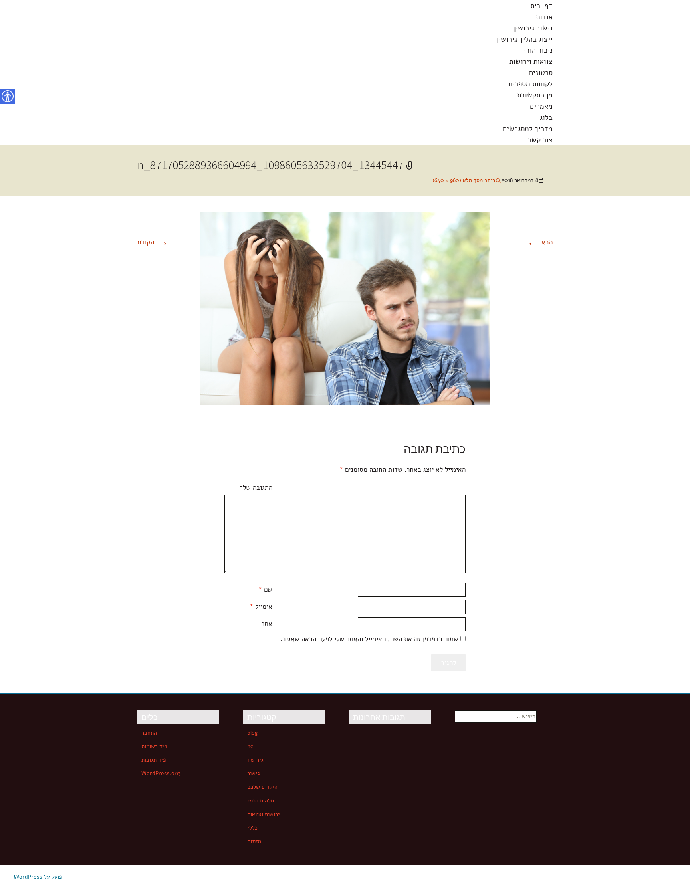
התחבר (149, 733)
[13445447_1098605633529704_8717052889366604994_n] (345, 308)
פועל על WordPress (38, 877)
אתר (266, 623)
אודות (544, 17)
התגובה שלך (256, 487)
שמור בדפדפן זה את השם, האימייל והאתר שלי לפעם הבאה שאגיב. (369, 638)
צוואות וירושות (531, 61)
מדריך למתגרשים (528, 128)
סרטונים (541, 72)
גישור (253, 773)
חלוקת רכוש (260, 800)
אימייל (261, 606)
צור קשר (540, 140)
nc (250, 746)
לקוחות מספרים (530, 84)
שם (265, 589)
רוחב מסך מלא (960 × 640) (463, 180)
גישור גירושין (533, 28)
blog (252, 733)
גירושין (255, 760)
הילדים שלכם (262, 787)
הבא (540, 242)
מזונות (254, 841)
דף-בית (541, 5)
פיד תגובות (153, 760)
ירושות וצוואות (263, 814)
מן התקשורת (535, 95)
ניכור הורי (538, 50)
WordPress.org (160, 773)
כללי (252, 828)
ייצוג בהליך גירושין (524, 39)
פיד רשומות (154, 746)
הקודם (153, 242)
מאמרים (541, 106)
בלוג (546, 117)
